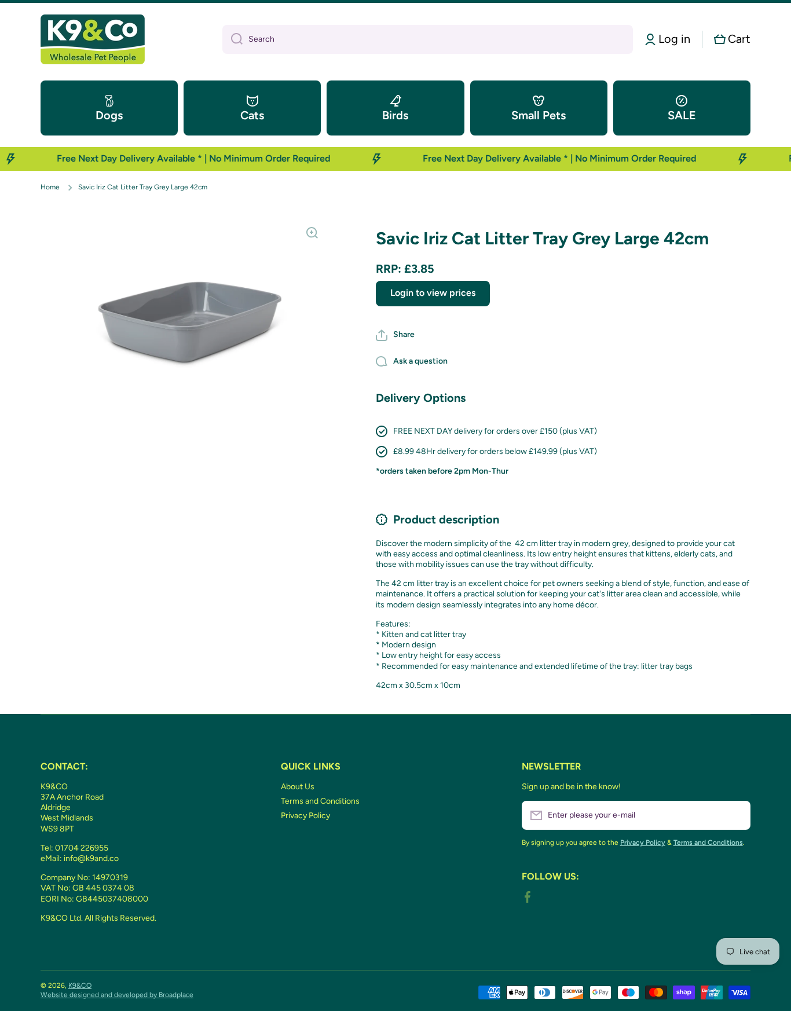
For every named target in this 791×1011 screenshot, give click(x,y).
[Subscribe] (736, 815)
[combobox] (427, 39)
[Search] (232, 39)
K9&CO (79, 985)
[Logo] (93, 39)
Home (50, 187)
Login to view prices (432, 292)
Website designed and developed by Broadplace (117, 995)
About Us (297, 787)
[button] (732, 39)
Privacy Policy (305, 815)
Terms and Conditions (320, 801)
